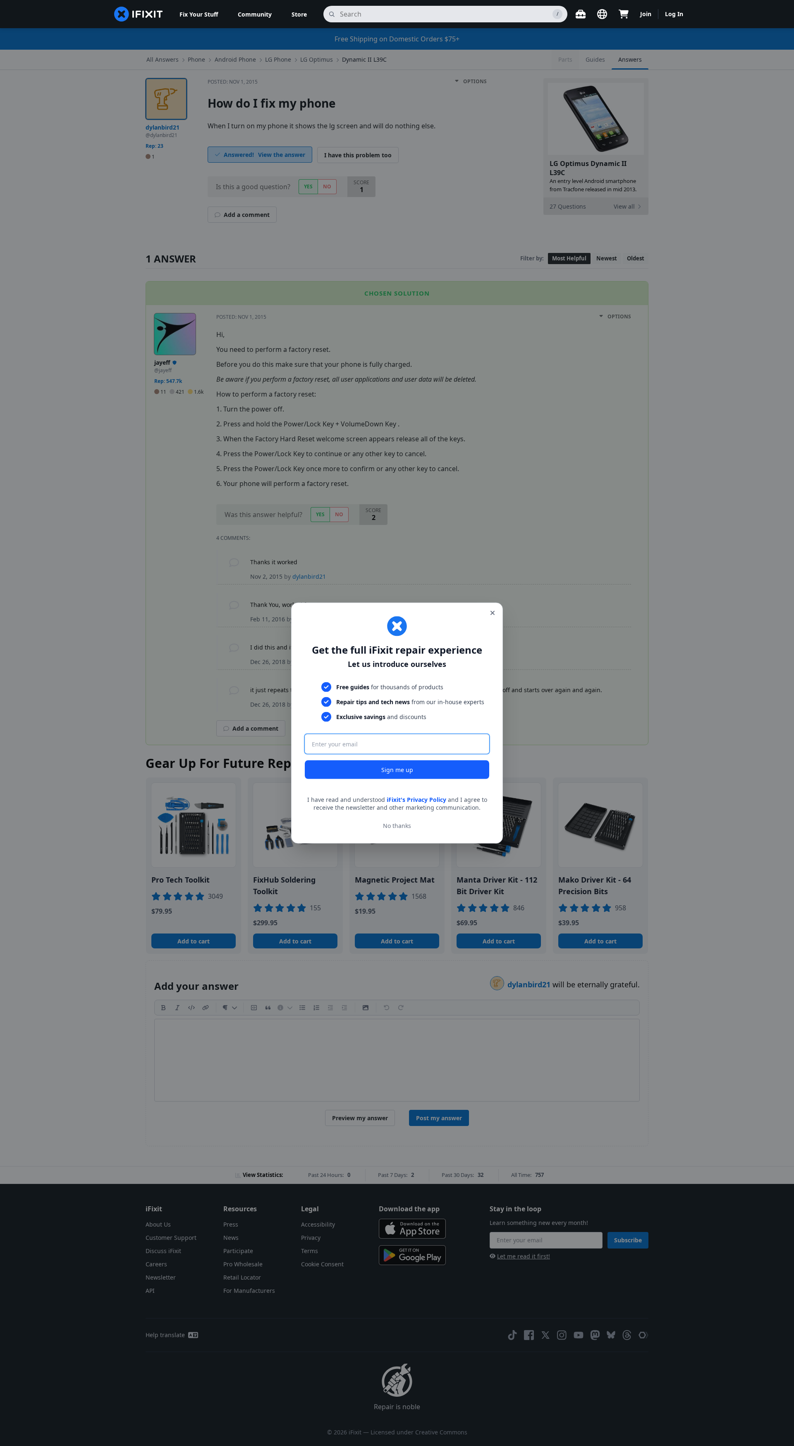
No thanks (397, 826)
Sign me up (397, 769)
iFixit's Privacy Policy (416, 799)
